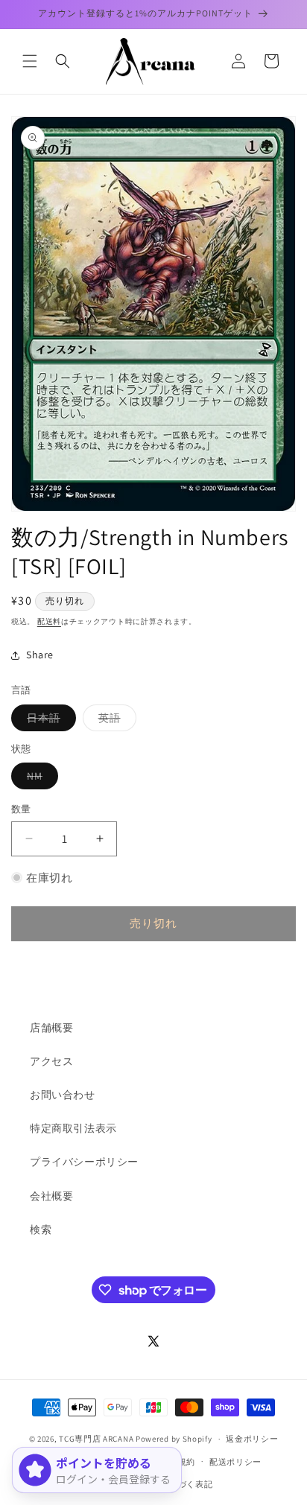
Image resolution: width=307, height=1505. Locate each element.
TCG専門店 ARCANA (96, 1439)
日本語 (49, 720)
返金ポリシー (252, 1439)
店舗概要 (51, 1027)
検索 (40, 1229)
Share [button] (40, 654)
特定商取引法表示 (73, 1128)
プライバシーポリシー (84, 1161)
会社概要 (51, 1196)
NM (40, 779)
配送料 (49, 621)
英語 (114, 720)
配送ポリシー (235, 1462)
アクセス (51, 1061)
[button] (29, 61)
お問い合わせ (62, 1094)
